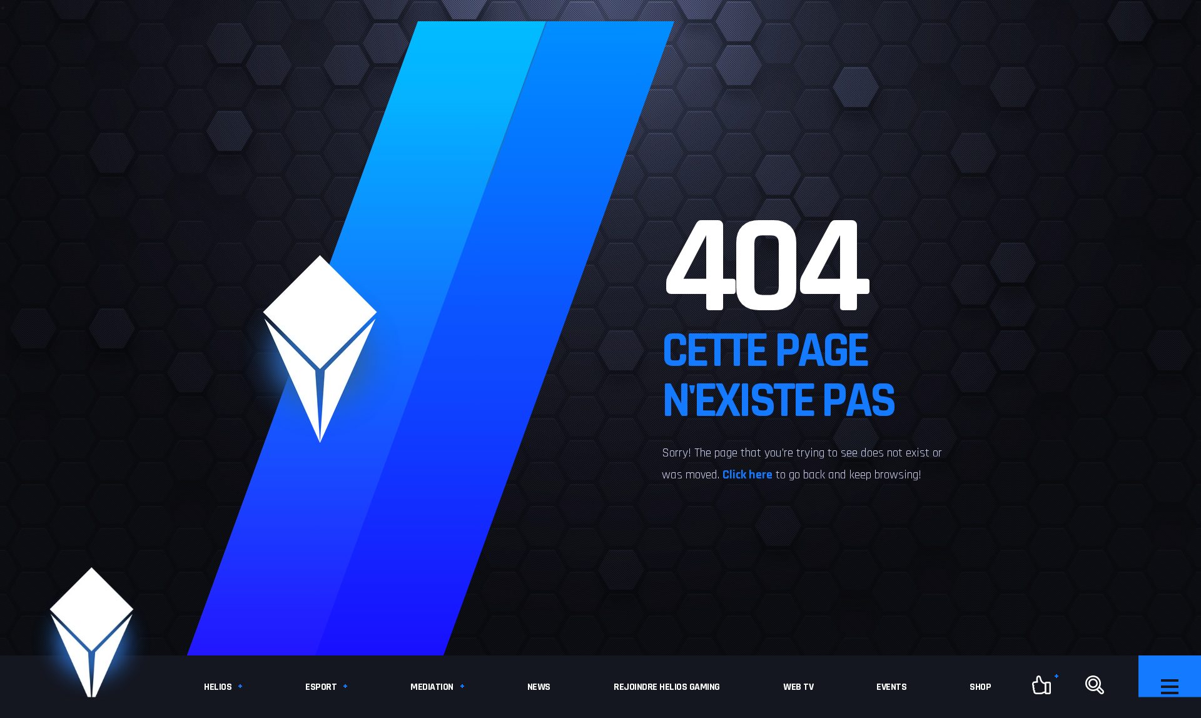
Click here (747, 475)
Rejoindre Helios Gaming (667, 687)
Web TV (798, 687)
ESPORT (321, 687)
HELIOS (217, 687)
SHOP (980, 687)
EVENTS (891, 687)
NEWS (538, 687)
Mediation (432, 687)
